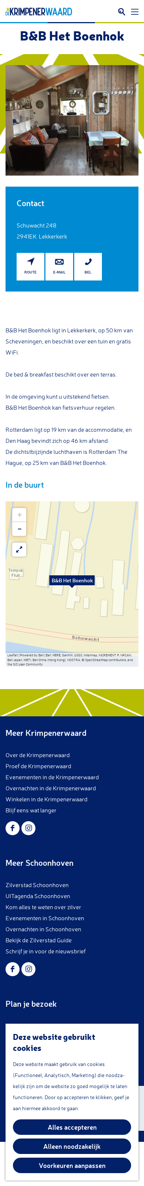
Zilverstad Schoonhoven (37, 885)
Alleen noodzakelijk (72, 1146)
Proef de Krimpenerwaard (38, 766)
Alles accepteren (72, 1127)
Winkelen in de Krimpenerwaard (47, 799)
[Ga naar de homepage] (39, 12)
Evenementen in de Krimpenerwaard (52, 777)
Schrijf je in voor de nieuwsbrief (46, 951)
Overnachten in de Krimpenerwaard (51, 788)
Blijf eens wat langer (31, 810)
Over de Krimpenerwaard (38, 755)
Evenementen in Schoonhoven (45, 918)
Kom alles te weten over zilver (43, 907)
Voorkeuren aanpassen (72, 1165)
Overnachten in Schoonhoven (43, 929)
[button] (72, 584)
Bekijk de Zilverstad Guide (39, 940)
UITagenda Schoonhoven (38, 896)
